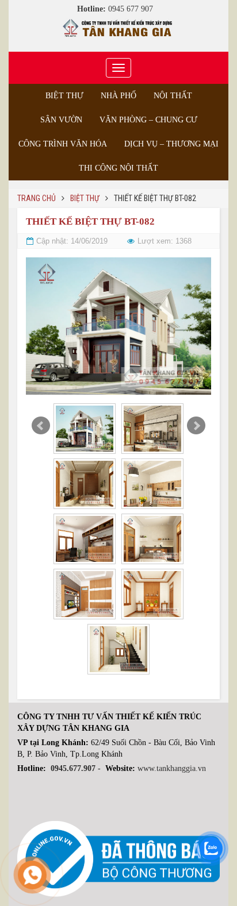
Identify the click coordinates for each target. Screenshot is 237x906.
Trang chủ (36, 198)
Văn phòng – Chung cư (148, 119)
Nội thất (173, 95)
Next (196, 426)
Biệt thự (64, 95)
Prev (41, 426)
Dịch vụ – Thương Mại (171, 144)
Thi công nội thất (118, 168)
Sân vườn (61, 119)
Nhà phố (118, 95)
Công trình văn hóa (62, 144)
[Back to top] (205, 874)
